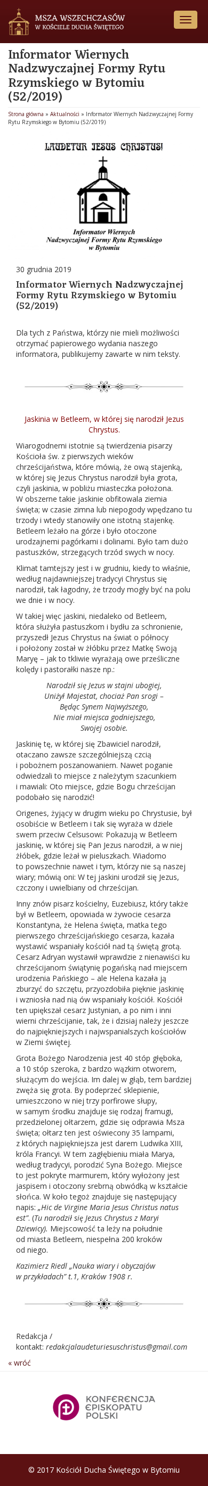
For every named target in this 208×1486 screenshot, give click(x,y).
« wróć (19, 1363)
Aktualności (64, 114)
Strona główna (26, 114)
